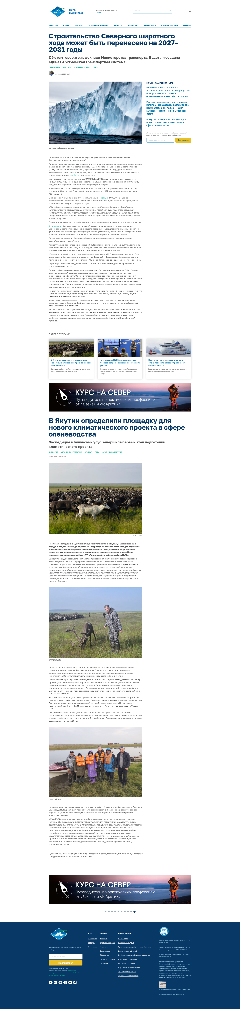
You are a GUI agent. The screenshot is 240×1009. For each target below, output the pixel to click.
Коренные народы (98, 25)
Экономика (150, 25)
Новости (103, 938)
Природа (79, 25)
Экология (53, 452)
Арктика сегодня (107, 943)
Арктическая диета (126, 963)
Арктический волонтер (128, 976)
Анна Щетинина (61, 72)
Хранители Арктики (127, 971)
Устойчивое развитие (71, 452)
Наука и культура (107, 959)
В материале (55, 226)
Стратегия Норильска (127, 959)
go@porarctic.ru (165, 956)
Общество (118, 25)
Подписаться (183, 140)
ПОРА (97, 452)
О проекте (92, 938)
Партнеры (92, 947)
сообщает (75, 175)
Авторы (91, 943)
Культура (53, 25)
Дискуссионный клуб (127, 951)
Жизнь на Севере (169, 25)
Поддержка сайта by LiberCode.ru (171, 994)
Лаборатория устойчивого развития (134, 955)
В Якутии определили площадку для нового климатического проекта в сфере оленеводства (166, 122)
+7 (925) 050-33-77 (180, 950)
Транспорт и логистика (60, 67)
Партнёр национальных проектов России (174, 989)
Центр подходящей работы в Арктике (134, 947)
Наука (66, 25)
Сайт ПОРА (123, 938)
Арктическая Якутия (112, 452)
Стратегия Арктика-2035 (129, 967)
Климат (88, 452)
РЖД (96, 67)
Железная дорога (82, 67)
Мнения (187, 25)
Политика (133, 25)
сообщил (104, 197)
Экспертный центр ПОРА (174, 962)
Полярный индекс (126, 943)
